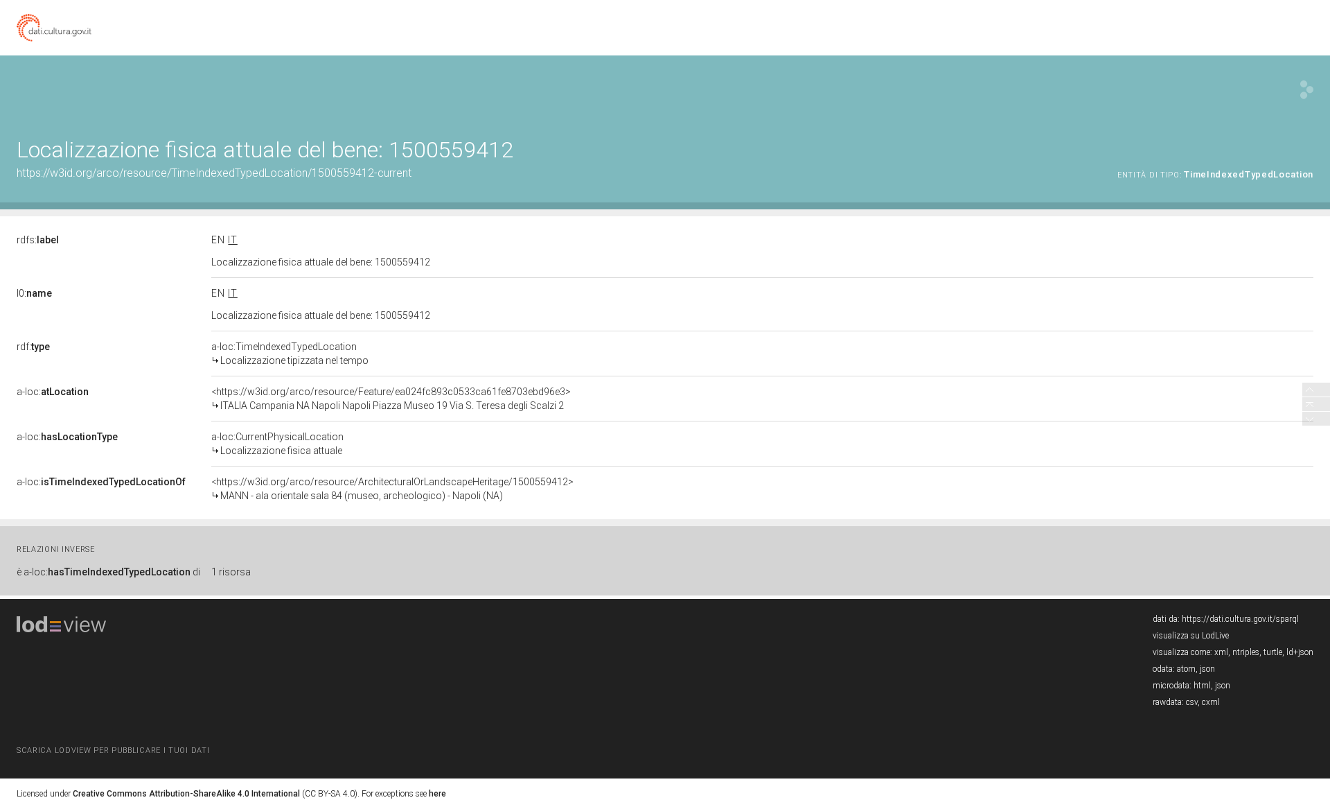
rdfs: (38, 239)
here (437, 794)
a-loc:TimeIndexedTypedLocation (290, 353)
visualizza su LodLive (1191, 636)
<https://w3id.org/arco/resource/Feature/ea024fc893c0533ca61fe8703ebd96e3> (391, 398)
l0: (34, 293)
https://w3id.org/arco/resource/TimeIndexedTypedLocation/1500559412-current (214, 173)
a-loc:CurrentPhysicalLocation (277, 443)
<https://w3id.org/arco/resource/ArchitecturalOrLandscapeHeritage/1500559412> (392, 488)
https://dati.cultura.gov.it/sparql (1240, 619)
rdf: (33, 346)
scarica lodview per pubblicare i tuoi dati (113, 750)
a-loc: (53, 391)
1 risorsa (231, 571)
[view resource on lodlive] (1306, 89)
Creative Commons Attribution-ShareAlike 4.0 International (186, 794)
